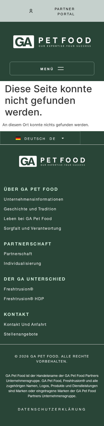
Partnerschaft (18, 253)
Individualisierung (22, 262)
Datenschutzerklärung (52, 408)
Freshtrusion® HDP (24, 298)
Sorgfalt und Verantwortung (32, 227)
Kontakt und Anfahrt (25, 323)
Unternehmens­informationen (34, 198)
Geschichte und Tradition (30, 208)
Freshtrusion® (19, 288)
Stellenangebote (21, 333)
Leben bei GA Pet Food (28, 218)
